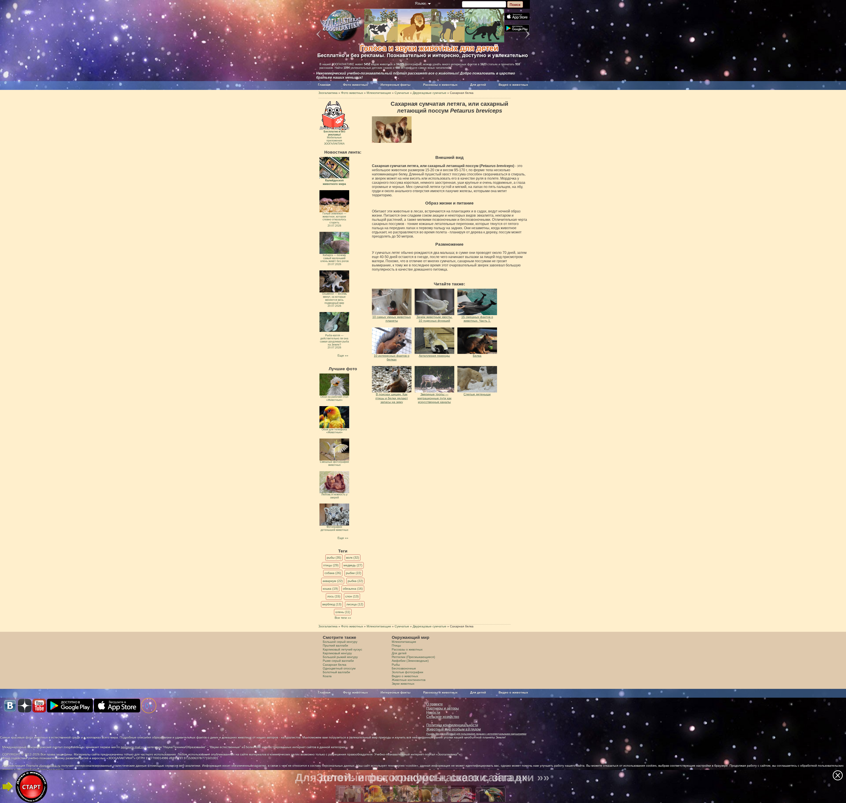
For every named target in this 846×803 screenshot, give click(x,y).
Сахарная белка (334, 664)
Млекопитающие (404, 641)
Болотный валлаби (336, 672)
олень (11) (342, 612)
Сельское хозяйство (442, 717)
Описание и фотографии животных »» (422, 777)
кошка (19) (330, 588)
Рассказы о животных (440, 84)
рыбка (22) (355, 581)
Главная (324, 84)
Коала (327, 676)
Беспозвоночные (404, 668)
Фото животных (355, 84)
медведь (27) (352, 565)
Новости (433, 712)
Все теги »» (343, 617)
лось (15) (333, 596)
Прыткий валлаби (335, 645)
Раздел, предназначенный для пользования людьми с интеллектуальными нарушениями (476, 733)
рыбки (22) (353, 573)
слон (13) (352, 596)
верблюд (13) (331, 604)
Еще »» (343, 355)
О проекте (434, 704)
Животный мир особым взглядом (453, 729)
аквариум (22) (333, 581)
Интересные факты (395, 84)
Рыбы (396, 664)
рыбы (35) (334, 557)
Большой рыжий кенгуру (340, 657)
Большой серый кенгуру (340, 641)
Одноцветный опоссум (339, 668)
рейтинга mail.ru (132, 747)
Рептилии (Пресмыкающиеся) (413, 657)
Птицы (396, 645)
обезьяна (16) (353, 588)
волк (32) (352, 557)
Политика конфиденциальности (452, 725)
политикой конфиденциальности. (41, 769)
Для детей (478, 84)
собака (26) (333, 573)
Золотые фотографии (407, 672)
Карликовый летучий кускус (342, 649)
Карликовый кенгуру (337, 653)
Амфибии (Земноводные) (410, 660)
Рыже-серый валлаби (338, 660)
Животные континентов (408, 680)
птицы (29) (331, 565)
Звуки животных (403, 683)
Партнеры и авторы (442, 708)
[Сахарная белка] (392, 129)
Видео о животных (513, 84)
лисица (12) (354, 604)
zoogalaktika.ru (49, 765)
